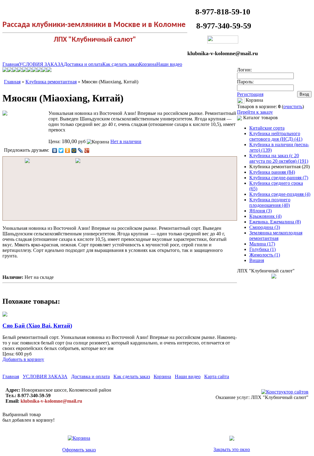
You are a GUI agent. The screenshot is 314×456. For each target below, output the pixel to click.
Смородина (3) (264, 227)
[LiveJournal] (80, 150)
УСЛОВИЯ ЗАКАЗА (41, 64)
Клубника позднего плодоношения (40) (269, 202)
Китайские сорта (267, 128)
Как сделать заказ (120, 64)
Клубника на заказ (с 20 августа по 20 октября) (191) (278, 158)
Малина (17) (262, 243)
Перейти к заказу (255, 112)
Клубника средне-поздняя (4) (279, 194)
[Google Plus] (87, 150)
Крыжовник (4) (265, 216)
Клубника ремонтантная (51, 81)
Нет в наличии (125, 141)
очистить (292, 106)
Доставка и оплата (83, 64)
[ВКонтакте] (55, 150)
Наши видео (169, 64)
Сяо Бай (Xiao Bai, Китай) (37, 325)
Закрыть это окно (231, 449)
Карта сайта (216, 376)
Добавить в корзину (23, 359)
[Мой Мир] (74, 150)
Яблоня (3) (260, 210)
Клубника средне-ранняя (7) (278, 177)
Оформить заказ (79, 449)
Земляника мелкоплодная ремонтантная (275, 235)
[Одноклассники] (67, 150)
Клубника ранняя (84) (272, 172)
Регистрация (250, 94)
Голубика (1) (262, 249)
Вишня (256, 260)
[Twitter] (61, 150)
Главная (10, 64)
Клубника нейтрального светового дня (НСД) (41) (275, 136)
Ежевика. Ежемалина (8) (275, 221)
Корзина (147, 64)
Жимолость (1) (264, 254)
